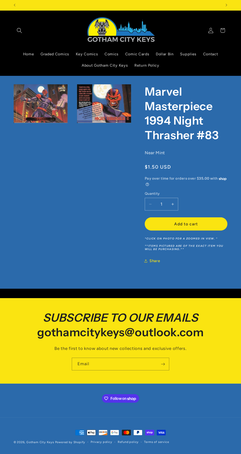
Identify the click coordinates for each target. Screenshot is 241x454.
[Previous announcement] (14, 5)
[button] (20, 30)
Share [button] (154, 261)
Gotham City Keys (40, 442)
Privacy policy (101, 442)
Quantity (152, 193)
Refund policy (128, 442)
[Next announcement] (226, 5)
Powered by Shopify (70, 442)
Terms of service (156, 442)
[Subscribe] (163, 364)
